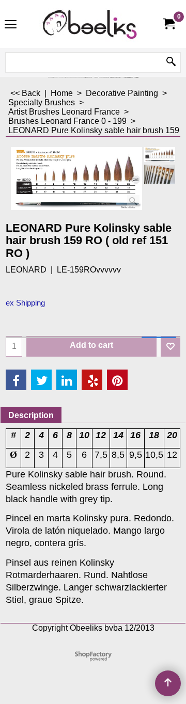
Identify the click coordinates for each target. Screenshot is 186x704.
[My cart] (168, 24)
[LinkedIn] (66, 380)
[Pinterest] (117, 380)
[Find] (171, 62)
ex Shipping (25, 303)
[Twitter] (41, 380)
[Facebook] (16, 380)
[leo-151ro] (159, 174)
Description (31, 415)
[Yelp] (92, 380)
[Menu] (11, 25)
